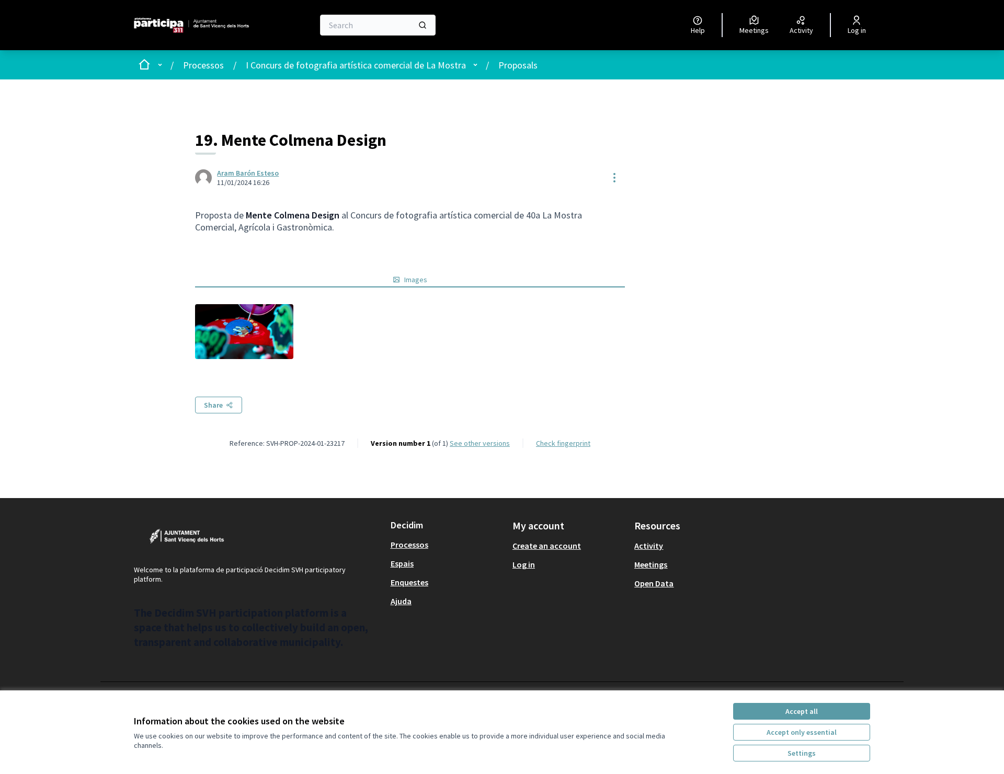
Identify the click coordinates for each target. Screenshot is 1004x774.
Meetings (650, 564)
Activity (648, 545)
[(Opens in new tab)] (244, 331)
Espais (402, 563)
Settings (802, 753)
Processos (203, 65)
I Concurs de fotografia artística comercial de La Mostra (356, 65)
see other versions (480, 443)
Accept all (801, 711)
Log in (523, 564)
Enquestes (409, 582)
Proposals (518, 65)
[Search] (422, 25)
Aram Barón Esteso (248, 173)
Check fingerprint (563, 443)
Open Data (654, 583)
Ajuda (401, 601)
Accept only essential (802, 732)
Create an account (546, 545)
